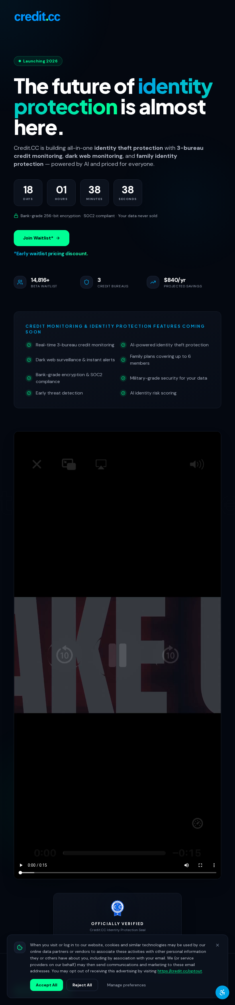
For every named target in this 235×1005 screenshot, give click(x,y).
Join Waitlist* (38, 238)
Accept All (46, 985)
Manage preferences (126, 985)
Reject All (82, 985)
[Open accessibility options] (222, 992)
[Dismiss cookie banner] (217, 945)
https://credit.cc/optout (180, 970)
